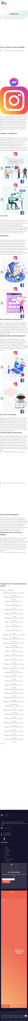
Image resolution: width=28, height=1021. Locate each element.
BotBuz (13, 117)
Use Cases (7, 851)
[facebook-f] (4, 838)
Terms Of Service (9, 1017)
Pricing (6, 853)
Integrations (7, 855)
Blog (6, 857)
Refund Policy (23, 1017)
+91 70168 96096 (7, 833)
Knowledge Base (9, 859)
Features (7, 849)
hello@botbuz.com (7, 835)
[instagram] (4, 839)
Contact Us (7, 860)
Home (6, 847)
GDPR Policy (17, 1017)
